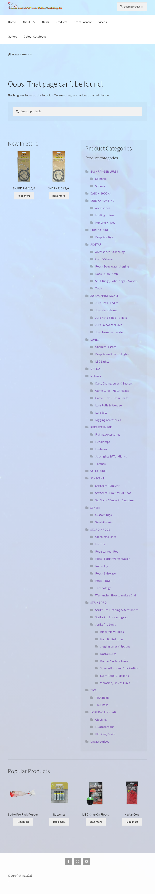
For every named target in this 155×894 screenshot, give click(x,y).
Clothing (101, 719)
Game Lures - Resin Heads (111, 398)
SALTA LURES (98, 471)
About (26, 22)
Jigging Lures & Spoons (115, 646)
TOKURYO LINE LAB (103, 712)
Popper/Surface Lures (114, 661)
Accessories (102, 208)
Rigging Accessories (108, 420)
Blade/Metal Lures (112, 632)
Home (12, 22)
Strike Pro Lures (105, 624)
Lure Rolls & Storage (108, 405)
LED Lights (102, 361)
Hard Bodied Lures (111, 639)
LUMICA (95, 339)
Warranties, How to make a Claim (116, 595)
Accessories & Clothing (110, 252)
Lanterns (101, 449)
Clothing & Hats (105, 537)
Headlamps (102, 442)
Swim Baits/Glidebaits (114, 676)
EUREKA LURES (100, 230)
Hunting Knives (105, 222)
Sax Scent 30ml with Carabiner (114, 500)
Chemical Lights (105, 347)
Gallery (12, 36)
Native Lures (108, 654)
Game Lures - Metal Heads (112, 390)
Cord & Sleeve (104, 259)
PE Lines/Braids (105, 734)
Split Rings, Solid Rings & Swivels (116, 281)
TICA (93, 690)
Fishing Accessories (107, 434)
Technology (103, 588)
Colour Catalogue (35, 36)
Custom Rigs (103, 515)
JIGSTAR (96, 244)
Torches (100, 464)
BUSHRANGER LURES (104, 171)
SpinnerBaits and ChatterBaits (120, 668)
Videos (102, 22)
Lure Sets (101, 412)
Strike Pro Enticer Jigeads (112, 617)
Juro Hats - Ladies (106, 303)
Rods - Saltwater (106, 573)
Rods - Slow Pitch (106, 274)
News (45, 22)
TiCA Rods (101, 705)
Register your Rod (106, 551)
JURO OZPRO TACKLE (104, 296)
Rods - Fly (101, 566)
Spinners (101, 179)
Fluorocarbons (104, 727)
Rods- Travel (103, 580)
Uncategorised (99, 741)
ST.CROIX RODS (100, 529)
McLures (95, 376)
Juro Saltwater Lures (108, 325)
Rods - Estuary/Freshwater (112, 559)
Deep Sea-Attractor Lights (112, 354)
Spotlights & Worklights (111, 456)
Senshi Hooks (104, 522)
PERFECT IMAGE (101, 427)
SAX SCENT (97, 478)
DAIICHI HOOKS (100, 193)
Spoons (100, 186)
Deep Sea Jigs (104, 237)
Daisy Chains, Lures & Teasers (114, 383)
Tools (99, 288)
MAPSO (95, 369)
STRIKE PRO (98, 602)
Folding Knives (104, 215)
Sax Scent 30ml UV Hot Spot (113, 493)
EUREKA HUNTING (102, 200)
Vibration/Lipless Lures (115, 683)
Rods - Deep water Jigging (112, 266)
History (100, 544)
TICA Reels (102, 697)
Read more (24, 195)
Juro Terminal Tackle (109, 332)
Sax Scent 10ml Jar (107, 486)
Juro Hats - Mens (106, 310)
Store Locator (83, 22)
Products (61, 22)
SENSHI (95, 507)
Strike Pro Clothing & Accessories (116, 610)
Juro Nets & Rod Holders (111, 317)
